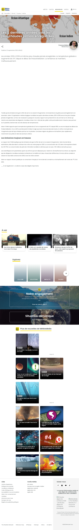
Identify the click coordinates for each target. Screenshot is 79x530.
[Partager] (2, 46)
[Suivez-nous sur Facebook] (58, 485)
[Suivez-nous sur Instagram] (62, 485)
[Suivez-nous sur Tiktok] (70, 485)
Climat (13, 13)
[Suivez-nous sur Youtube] (66, 485)
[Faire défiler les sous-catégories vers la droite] (66, 273)
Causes (19, 13)
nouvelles (7, 13)
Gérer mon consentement (9, 494)
